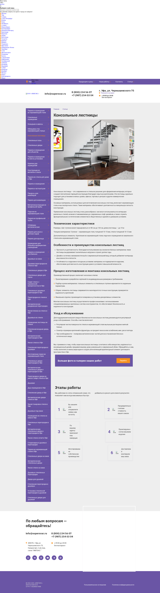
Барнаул (3, 40)
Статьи (130, 82)
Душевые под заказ (35, 411)
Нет (3, 4)
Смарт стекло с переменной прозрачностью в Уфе (36, 284)
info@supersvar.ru (55, 93)
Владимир (4, 54)
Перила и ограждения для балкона (36, 253)
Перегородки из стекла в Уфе (37, 298)
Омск (3, 22)
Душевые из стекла (35, 318)
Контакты (119, 82)
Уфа (2, 15)
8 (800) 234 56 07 (82, 92)
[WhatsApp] (28, 557)
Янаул (3, 78)
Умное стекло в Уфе (35, 343)
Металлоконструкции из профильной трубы (37, 206)
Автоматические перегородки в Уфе (35, 337)
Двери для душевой (35, 479)
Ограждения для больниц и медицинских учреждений (37, 245)
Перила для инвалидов (37, 200)
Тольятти (4, 39)
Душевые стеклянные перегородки (36, 473)
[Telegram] (54, 557)
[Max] (60, 557)
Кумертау (4, 69)
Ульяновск (4, 44)
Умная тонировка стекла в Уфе (38, 405)
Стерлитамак (5, 57)
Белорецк (4, 64)
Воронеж (4, 34)
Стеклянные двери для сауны (37, 276)
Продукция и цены (86, 82)
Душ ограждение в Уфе (37, 388)
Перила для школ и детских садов (35, 233)
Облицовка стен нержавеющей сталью (36, 130)
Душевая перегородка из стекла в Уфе (37, 265)
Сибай (3, 68)
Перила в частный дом (36, 189)
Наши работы (104, 82)
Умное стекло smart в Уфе (38, 438)
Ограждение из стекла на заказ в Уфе (37, 417)
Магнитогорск (6, 52)
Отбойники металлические (34, 226)
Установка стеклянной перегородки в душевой (37, 492)
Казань (3, 20)
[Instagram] (41, 557)
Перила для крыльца (36, 239)
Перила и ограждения (36, 184)
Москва (3, 13)
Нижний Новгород (7, 30)
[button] (132, 121)
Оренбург (4, 49)
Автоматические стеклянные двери (35, 462)
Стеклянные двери (35, 145)
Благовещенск (5, 76)
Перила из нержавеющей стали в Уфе (37, 450)
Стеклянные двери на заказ (38, 456)
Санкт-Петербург (6, 18)
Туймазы (4, 62)
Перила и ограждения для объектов (36, 151)
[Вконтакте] (34, 557)
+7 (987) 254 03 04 (82, 95)
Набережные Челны (7, 47)
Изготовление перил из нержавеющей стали (37, 355)
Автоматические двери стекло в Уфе (37, 398)
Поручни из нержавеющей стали (36, 213)
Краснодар (4, 32)
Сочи (3, 51)
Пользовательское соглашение (95, 585)
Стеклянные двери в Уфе (37, 270)
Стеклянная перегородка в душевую (38, 348)
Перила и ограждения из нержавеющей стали (37, 112)
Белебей (4, 71)
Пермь (3, 35)
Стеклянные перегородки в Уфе (38, 423)
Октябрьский (5, 61)
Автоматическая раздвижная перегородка (37, 305)
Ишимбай (4, 66)
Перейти (123, 361)
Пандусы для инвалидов (33, 194)
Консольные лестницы (36, 136)
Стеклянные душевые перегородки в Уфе (36, 291)
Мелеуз (3, 73)
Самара (3, 17)
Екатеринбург (5, 28)
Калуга (3, 56)
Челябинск (4, 23)
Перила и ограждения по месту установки (36, 158)
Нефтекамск (5, 59)
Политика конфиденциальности (123, 585)
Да (1, 4)
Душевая (31, 383)
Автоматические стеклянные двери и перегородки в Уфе (35, 369)
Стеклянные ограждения (32, 118)
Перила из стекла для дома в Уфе (38, 178)
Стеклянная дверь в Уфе (37, 393)
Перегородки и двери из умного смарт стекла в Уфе (38, 377)
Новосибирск (5, 27)
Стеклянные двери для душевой (37, 498)
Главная (56, 109)
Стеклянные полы (35, 140)
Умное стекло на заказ (36, 468)
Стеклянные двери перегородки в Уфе (35, 362)
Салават (4, 25)
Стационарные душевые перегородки (37, 444)
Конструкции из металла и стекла (34, 171)
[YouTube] (47, 557)
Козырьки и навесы (35, 124)
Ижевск (3, 42)
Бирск (3, 74)
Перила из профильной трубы (36, 219)
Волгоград (4, 37)
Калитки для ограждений (32, 164)
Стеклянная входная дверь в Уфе (38, 330)
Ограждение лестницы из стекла (37, 323)
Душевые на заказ (35, 259)
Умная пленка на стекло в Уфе (37, 312)
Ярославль (4, 45)
